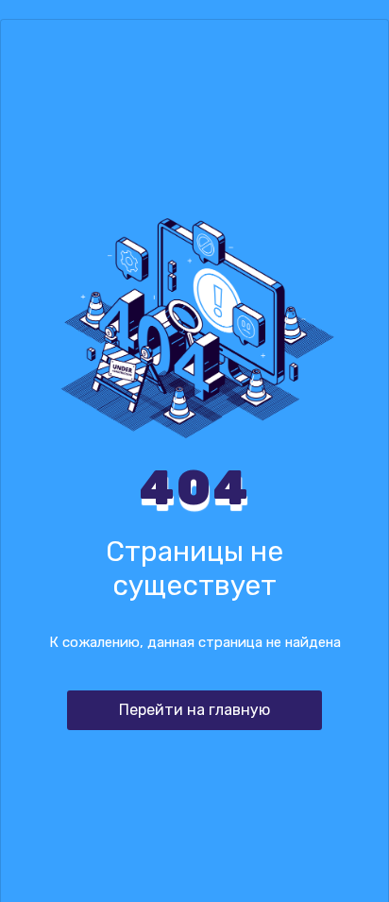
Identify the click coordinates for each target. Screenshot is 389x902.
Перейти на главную (194, 710)
